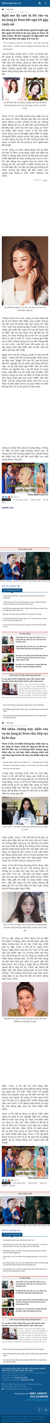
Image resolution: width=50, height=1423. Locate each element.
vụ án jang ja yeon (20, 500)
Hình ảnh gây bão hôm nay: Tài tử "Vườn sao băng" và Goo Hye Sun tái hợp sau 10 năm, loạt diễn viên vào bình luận (25, 1245)
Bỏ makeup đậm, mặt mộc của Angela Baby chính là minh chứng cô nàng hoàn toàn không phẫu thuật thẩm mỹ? (25, 1264)
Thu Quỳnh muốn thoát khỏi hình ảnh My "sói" (19, 1240)
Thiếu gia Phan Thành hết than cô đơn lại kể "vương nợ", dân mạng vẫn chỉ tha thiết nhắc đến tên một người (25, 765)
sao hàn (12, 1185)
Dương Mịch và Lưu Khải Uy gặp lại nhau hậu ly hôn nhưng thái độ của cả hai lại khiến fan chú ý (25, 1270)
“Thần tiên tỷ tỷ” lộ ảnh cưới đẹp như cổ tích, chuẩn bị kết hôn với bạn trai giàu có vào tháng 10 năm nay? (24, 603)
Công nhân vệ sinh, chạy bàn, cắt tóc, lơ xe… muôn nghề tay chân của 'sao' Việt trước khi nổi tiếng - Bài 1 (31, 640)
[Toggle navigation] (45, 3)
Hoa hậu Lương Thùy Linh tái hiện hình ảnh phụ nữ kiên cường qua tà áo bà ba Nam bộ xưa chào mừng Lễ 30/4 (32, 658)
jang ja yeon (35, 500)
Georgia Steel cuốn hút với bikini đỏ (16, 762)
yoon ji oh (43, 1183)
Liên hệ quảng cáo (37, 1399)
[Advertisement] (25, 416)
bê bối (5, 1185)
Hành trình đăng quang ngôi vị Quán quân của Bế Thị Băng (23, 705)
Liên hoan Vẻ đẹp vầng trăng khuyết (25, 675)
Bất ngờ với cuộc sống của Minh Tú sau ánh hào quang (22, 614)
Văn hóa (9, 9)
